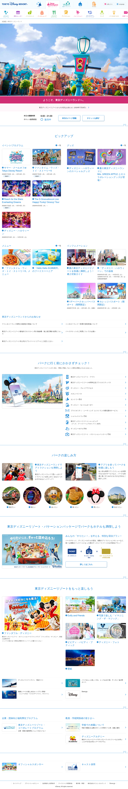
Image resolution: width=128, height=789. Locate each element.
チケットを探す (93, 118)
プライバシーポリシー (32, 783)
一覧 (59, 145)
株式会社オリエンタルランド (97, 783)
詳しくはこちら (86, 564)
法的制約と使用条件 (48, 783)
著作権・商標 (80, 783)
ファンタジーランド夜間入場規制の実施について (19, 324)
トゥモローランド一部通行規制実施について (82, 324)
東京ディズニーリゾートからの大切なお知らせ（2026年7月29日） (63, 107)
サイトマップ (17, 783)
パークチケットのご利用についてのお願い (81, 331)
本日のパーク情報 (69, 118)
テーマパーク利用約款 (65, 783)
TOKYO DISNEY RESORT (15, 4)
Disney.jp (112, 783)
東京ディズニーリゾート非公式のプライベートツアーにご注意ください (27, 341)
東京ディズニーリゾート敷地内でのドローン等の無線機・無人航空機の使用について (31, 332)
